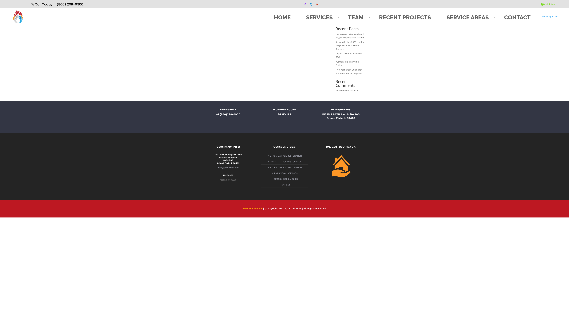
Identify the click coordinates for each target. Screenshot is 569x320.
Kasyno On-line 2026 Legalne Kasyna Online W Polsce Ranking (350, 46)
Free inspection (550, 16)
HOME (282, 17)
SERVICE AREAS (467, 17)
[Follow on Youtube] (316, 4)
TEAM (356, 17)
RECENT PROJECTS (405, 17)
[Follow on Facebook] (305, 4)
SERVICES (319, 17)
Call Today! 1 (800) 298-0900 (59, 4)
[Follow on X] (311, 4)
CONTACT (517, 17)
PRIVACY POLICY (252, 208)
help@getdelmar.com (228, 167)
